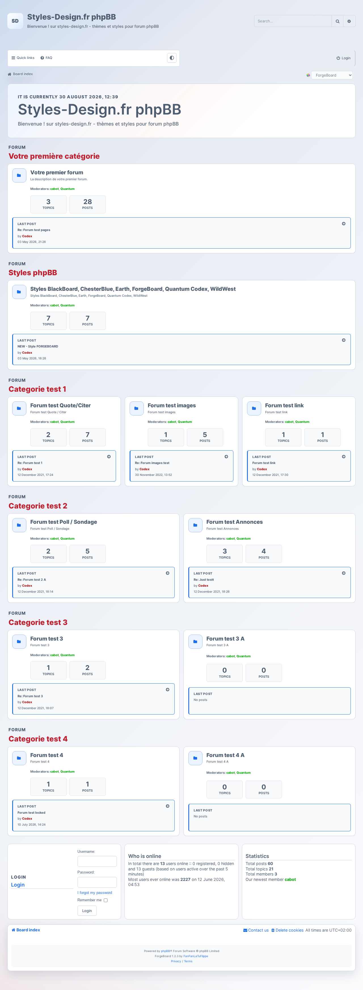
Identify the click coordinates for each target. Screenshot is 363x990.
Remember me (89, 900)
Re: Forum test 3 (30, 696)
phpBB (165, 951)
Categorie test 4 (38, 739)
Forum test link (263, 463)
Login (18, 885)
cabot (54, 189)
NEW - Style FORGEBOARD (38, 346)
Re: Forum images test (152, 463)
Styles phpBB (33, 273)
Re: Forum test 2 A (32, 580)
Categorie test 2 (38, 506)
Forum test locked (31, 813)
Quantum (67, 189)
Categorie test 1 (37, 389)
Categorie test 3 (38, 622)
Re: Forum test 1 (30, 463)
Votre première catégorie (54, 156)
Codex (27, 236)
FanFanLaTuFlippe (195, 956)
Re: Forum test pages (34, 230)
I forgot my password (94, 893)
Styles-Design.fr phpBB (71, 17)
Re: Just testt (204, 580)
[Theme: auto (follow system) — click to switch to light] (172, 58)
